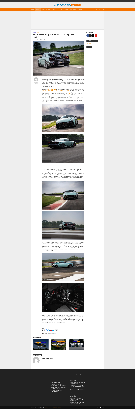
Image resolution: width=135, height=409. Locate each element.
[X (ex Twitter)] (90, 35)
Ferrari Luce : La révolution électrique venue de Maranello (58, 385)
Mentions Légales (48, 407)
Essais (53, 9)
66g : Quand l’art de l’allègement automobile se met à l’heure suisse (58, 375)
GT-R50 (49, 333)
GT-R (70, 93)
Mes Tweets (88, 43)
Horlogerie (59, 9)
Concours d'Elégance (61, 341)
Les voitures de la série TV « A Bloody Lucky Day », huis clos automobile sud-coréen (77, 386)
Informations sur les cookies (56, 407)
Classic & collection (46, 9)
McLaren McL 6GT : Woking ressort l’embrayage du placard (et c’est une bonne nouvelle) (76, 399)
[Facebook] (87, 35)
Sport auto (66, 9)
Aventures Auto (54, 377)
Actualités (38, 9)
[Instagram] (93, 35)
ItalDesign (53, 333)
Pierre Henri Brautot (36, 83)
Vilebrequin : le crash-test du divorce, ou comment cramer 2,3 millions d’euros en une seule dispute (77, 379)
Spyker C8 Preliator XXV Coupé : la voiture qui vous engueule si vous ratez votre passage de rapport (76, 344)
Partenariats (97, 1)
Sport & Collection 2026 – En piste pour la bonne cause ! (58, 378)
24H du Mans (38, 342)
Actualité (34, 32)
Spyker (79, 341)
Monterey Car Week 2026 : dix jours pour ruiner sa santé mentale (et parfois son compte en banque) (58, 344)
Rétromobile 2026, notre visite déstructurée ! (58, 388)
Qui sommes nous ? (90, 1)
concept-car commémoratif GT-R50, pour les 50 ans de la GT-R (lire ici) (55, 90)
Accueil (85, 1)
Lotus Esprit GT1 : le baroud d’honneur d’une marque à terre (77, 375)
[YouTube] (96, 35)
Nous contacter (102, 1)
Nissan (38, 32)
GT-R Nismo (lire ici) (52, 89)
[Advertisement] (67, 19)
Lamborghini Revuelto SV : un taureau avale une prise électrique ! (77, 403)
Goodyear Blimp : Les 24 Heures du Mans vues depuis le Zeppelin (40, 344)
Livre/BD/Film (80, 9)
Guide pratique (73, 9)
